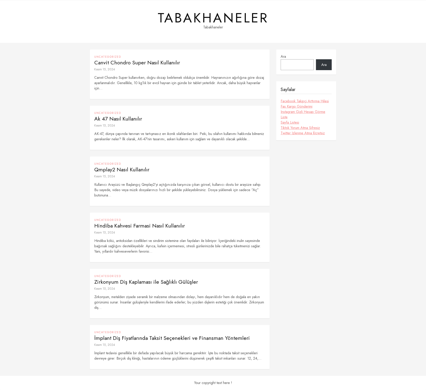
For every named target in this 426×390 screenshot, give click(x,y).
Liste (284, 117)
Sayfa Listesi (290, 122)
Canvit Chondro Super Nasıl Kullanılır (137, 62)
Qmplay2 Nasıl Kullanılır (121, 169)
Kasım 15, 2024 (104, 69)
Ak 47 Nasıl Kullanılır (118, 118)
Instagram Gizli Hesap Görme (303, 111)
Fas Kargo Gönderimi (296, 106)
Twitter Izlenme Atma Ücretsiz (303, 133)
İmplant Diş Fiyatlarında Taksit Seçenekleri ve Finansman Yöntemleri (172, 338)
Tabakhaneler (213, 18)
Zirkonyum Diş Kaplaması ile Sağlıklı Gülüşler (146, 282)
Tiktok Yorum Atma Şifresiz (300, 127)
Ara (283, 56)
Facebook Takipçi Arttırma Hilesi (305, 101)
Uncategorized (107, 57)
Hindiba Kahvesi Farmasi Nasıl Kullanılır (139, 225)
